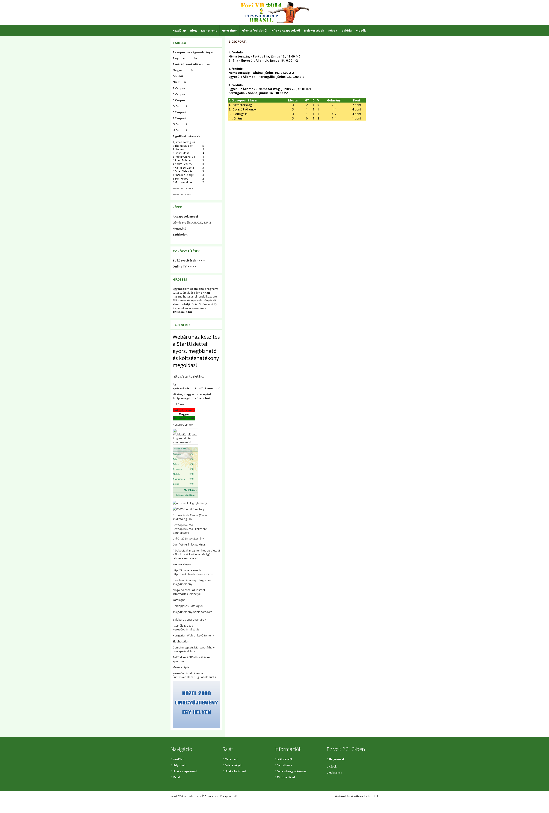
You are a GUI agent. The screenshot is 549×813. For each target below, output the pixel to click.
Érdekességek (314, 30)
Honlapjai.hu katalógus (188, 606)
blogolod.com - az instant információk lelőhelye (189, 592)
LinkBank (178, 404)
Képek (332, 30)
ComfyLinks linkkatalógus (189, 544)
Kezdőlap (179, 30)
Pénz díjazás (284, 765)
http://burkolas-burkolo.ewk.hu (193, 574)
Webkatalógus (182, 564)
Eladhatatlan (181, 641)
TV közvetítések (286, 777)
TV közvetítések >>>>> (189, 260)
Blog (193, 30)
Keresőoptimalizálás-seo (189, 673)
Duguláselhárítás (205, 677)
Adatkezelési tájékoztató (223, 796)
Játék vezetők (285, 759)
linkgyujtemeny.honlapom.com (192, 612)
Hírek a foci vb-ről (254, 30)
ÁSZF (204, 796)
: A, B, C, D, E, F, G (192, 222)
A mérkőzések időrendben (191, 64)
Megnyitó (180, 228)
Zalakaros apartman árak (189, 619)
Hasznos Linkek (183, 424)
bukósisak (182, 550)
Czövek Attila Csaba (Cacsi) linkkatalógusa (190, 517)
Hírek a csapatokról (285, 30)
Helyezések (337, 759)
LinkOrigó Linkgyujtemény (188, 538)
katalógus (179, 600)
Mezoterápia (181, 667)
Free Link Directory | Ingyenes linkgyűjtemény (192, 582)
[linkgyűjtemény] (190, 503)
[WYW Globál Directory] (188, 509)
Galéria (346, 30)
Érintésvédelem (183, 677)
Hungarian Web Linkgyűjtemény (193, 635)
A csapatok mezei (186, 216)
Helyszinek (229, 30)
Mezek (177, 777)
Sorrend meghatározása (291, 771)
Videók (361, 30)
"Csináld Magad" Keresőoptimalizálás (186, 627)
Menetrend (209, 30)
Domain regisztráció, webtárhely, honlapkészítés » (194, 649)
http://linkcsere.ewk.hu (187, 570)
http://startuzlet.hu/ (189, 376)
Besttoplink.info (183, 525)
